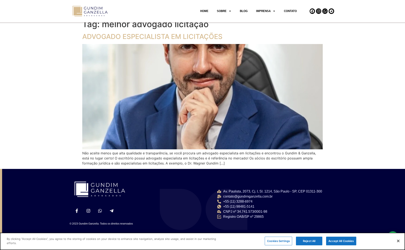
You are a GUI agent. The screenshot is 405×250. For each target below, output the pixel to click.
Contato (290, 11)
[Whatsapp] (325, 11)
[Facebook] (312, 11)
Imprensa (263, 11)
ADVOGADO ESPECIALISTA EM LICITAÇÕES (152, 36)
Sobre (222, 11)
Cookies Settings (278, 241)
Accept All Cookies (341, 241)
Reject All (309, 241)
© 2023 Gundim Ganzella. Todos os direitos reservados (101, 223)
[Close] (398, 241)
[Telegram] (331, 11)
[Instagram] (318, 11)
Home (204, 11)
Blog (244, 11)
